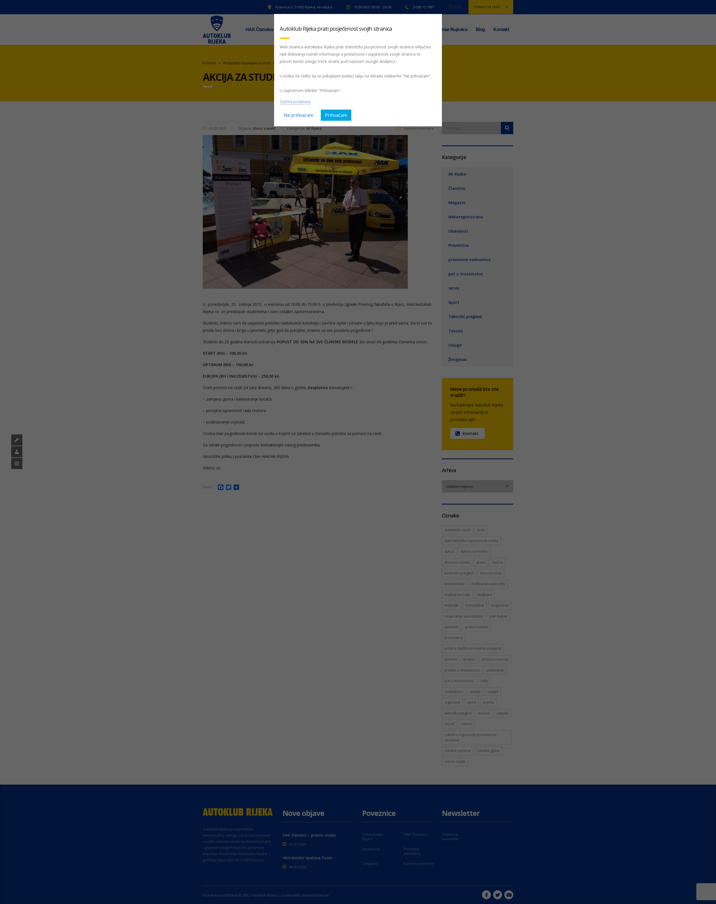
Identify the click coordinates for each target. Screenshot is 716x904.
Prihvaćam (336, 115)
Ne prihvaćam (298, 115)
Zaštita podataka (295, 101)
